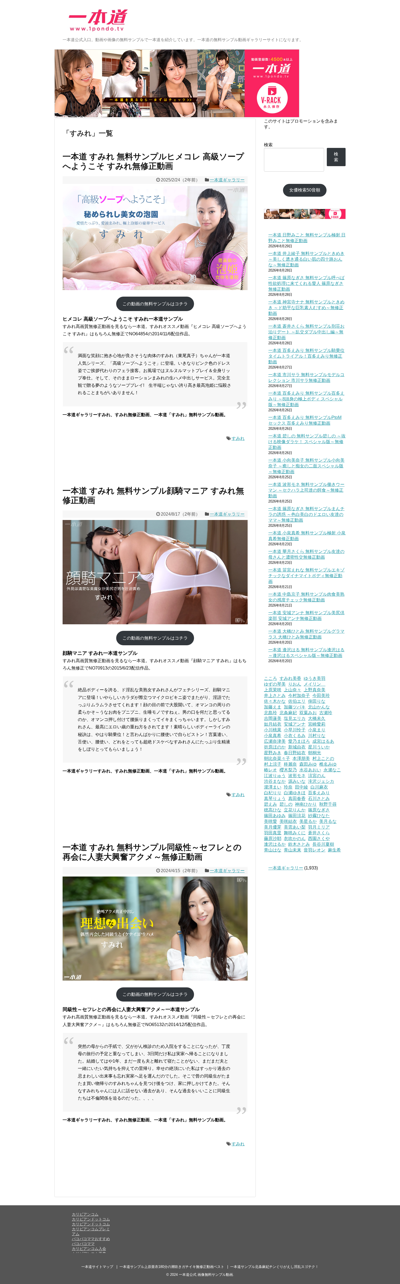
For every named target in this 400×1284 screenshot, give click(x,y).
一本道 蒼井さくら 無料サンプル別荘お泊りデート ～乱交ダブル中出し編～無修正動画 (306, 332)
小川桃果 (272, 730)
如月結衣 (272, 724)
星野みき (272, 752)
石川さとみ (319, 798)
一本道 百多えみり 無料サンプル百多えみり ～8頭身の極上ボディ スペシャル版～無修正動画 (306, 399)
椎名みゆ (328, 764)
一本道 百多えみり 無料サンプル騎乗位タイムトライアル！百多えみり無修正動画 (306, 356)
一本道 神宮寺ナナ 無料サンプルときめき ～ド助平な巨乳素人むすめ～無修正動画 (306, 308)
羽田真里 (272, 832)
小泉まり (316, 730)
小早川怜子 (295, 730)
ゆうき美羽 (314, 678)
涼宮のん (316, 775)
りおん (294, 684)
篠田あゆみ (275, 815)
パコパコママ (83, 1244)
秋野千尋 (328, 804)
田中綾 (301, 787)
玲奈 (288, 787)
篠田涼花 (297, 815)
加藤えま (272, 707)
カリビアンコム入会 (89, 1248)
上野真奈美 (314, 689)
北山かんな (319, 707)
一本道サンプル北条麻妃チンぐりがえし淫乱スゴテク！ (274, 1267)
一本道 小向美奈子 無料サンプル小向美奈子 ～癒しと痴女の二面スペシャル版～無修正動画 (306, 466)
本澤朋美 (301, 758)
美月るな (328, 821)
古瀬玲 (325, 712)
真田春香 (297, 798)
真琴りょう (275, 798)
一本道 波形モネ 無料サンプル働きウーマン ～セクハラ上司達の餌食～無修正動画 (306, 490)
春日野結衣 (295, 752)
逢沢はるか (275, 844)
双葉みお (308, 712)
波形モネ (297, 775)
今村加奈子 (299, 695)
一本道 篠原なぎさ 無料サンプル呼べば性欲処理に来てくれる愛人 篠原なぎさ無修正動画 (306, 283)
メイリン (314, 684)
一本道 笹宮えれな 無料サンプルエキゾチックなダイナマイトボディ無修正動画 (306, 576)
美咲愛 (270, 821)
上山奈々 (292, 689)
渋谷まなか (275, 781)
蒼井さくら (319, 832)
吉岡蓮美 (272, 718)
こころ (270, 678)
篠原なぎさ (319, 810)
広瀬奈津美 (275, 741)
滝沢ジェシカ (321, 781)
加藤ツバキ (295, 707)
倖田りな (316, 701)
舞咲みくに (295, 832)
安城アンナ (295, 724)
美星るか (308, 821)
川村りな (316, 735)
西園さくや (319, 838)
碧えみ (270, 804)
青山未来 (292, 850)
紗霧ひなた (319, 815)
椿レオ (270, 770)
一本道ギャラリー (227, 180)
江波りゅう (275, 775)
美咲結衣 (288, 821)
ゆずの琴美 (275, 684)
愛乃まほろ (299, 741)
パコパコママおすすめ (91, 1239)
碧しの (286, 804)
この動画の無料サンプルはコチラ (155, 304)
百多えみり (319, 792)
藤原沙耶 (272, 838)
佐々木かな (275, 701)
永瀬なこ (332, 770)
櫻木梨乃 (288, 770)
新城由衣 (297, 747)
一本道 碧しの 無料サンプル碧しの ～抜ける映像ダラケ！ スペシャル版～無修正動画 (307, 442)
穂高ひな (272, 810)
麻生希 (334, 850)
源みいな (297, 781)
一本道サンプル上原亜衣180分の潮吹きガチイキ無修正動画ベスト (171, 1267)
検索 (268, 144)
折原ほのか (275, 747)
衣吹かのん (295, 838)
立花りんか (295, 810)
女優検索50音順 (304, 190)
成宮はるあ (323, 741)
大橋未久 (316, 718)
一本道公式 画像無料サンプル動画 (206, 1275)
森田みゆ (308, 764)
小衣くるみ (295, 735)
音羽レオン (314, 850)
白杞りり (272, 792)
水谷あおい (310, 770)
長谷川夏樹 (323, 844)
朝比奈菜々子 (277, 758)
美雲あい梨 (295, 827)
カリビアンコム (85, 1214)
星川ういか (319, 747)
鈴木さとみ (299, 844)
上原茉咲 (272, 689)
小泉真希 (272, 735)
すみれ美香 (290, 678)
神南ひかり (306, 804)
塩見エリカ (295, 718)
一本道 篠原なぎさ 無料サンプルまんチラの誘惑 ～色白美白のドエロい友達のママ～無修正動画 (306, 514)
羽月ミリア (319, 827)
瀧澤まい (272, 787)
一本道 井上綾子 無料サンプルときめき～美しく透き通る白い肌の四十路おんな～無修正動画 (306, 259)
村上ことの (323, 758)
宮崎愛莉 (316, 724)
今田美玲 (321, 695)
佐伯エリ (297, 701)
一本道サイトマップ (97, 1267)
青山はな (272, 850)
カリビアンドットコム (91, 1219)
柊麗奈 (290, 764)
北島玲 (270, 712)
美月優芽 (272, 827)
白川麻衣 (319, 787)
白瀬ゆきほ (295, 792)
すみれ (238, 438)
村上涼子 (272, 764)
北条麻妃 (288, 712)
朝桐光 (314, 752)
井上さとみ (275, 695)
